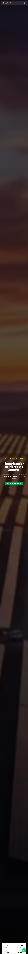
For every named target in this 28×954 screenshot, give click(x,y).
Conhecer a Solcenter (14, 487)
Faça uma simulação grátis (13, 483)
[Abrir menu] (24, 3)
